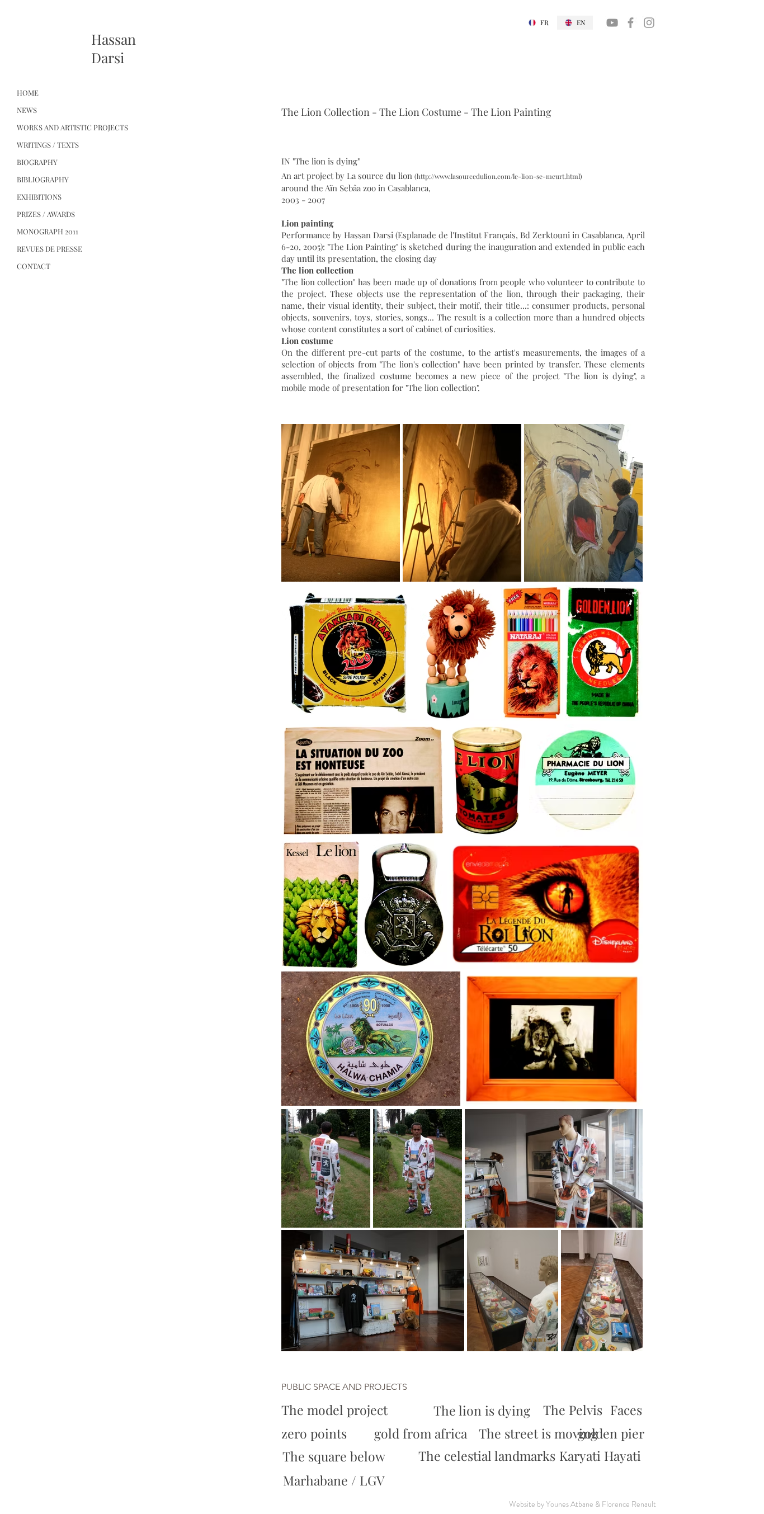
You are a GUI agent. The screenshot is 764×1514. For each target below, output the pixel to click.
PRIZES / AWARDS (46, 214)
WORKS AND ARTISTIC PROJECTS (72, 127)
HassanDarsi (113, 48)
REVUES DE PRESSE (49, 248)
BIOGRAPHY (37, 162)
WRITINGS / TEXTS (48, 144)
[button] (349, 1387)
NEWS (27, 110)
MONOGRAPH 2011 (47, 231)
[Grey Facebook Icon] (631, 23)
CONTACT (33, 266)
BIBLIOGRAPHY (43, 179)
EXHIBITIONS (39, 196)
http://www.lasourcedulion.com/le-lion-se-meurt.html (498, 176)
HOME (28, 92)
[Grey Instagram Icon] (649, 23)
